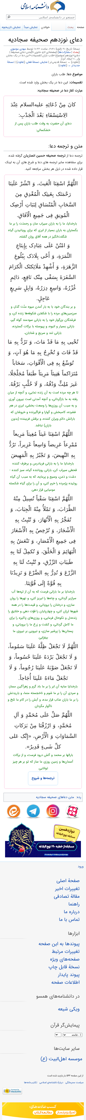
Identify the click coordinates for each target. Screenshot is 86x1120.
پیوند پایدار (69, 974)
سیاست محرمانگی (74, 1082)
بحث (76, 52)
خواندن (45, 27)
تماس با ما (69, 919)
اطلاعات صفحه (65, 982)
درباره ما (72, 912)
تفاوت (20, 62)
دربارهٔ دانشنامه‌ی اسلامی (51, 1082)
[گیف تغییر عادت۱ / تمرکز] (43, 1111)
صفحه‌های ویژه (65, 959)
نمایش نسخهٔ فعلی (36, 62)
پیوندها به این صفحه (59, 944)
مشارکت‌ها (65, 52)
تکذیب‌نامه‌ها (30, 1082)
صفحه (80, 27)
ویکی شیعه (69, 1009)
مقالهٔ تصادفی (67, 896)
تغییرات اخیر (67, 888)
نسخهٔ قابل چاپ (64, 967)
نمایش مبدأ (30, 27)
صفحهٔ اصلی (68, 880)
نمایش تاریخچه (11, 27)
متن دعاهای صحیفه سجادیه (55, 797)
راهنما (74, 904)
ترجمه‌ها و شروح (43, 778)
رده (79, 797)
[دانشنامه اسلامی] (43, 6)
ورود (81, 866)
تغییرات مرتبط (66, 951)
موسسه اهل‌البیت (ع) (61, 1059)
